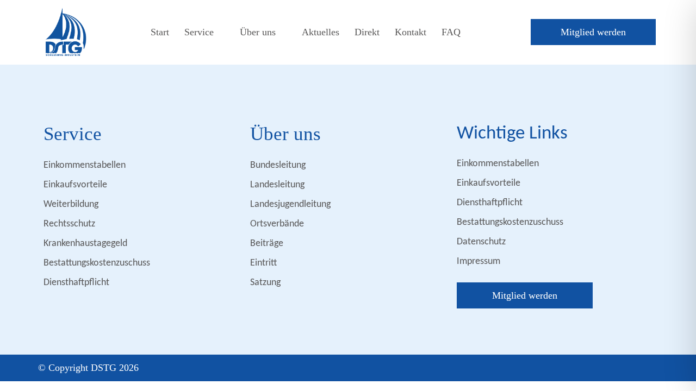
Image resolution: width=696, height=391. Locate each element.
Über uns (258, 32)
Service (199, 32)
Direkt (367, 32)
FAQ (451, 32)
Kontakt (410, 32)
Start (160, 32)
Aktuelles (320, 32)
